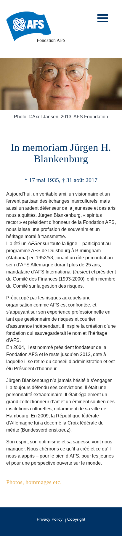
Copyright (76, 519)
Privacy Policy (49, 519)
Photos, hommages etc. (34, 482)
